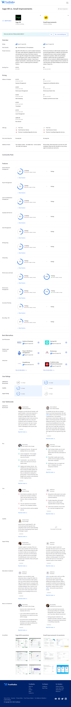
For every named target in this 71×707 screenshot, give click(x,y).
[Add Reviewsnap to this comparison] (66, 352)
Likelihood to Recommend (5, 382)
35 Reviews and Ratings (20, 24)
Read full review (22, 432)
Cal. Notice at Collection (40, 698)
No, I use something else (60, 34)
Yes (51, 34)
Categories (44, 686)
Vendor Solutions (59, 686)
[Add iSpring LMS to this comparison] (66, 342)
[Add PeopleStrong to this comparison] (38, 363)
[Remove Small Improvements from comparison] (68, 15)
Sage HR (18, 22)
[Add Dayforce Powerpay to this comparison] (38, 342)
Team (30, 688)
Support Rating (5, 393)
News (30, 691)
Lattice (47, 414)
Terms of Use (7, 698)
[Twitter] (62, 699)
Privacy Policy (19, 698)
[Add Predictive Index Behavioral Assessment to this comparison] (66, 364)
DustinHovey (52, 444)
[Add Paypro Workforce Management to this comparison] (38, 353)
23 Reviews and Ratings (47, 24)
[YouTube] (56, 699)
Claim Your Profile (60, 688)
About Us (31, 686)
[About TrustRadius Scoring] (17, 44)
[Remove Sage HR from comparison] (40, 15)
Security (13, 698)
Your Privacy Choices (28, 698)
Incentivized (21, 429)
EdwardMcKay (25, 444)
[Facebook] (59, 699)
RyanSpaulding (53, 604)
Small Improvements (49, 22)
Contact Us (31, 693)
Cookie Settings (7, 699)
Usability (4, 388)
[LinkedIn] (66, 699)
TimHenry (24, 489)
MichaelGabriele (25, 542)
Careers (30, 689)
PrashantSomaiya (25, 519)
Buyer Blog (44, 688)
